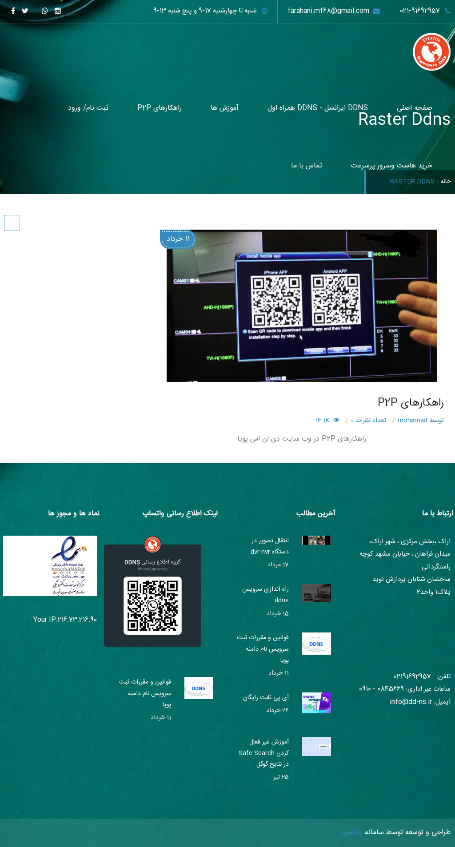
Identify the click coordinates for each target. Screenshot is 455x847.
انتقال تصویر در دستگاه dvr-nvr (270, 546)
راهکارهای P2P (159, 108)
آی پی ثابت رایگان (266, 697)
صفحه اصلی (414, 108)
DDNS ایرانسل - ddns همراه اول (317, 108)
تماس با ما (306, 166)
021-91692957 (420, 10)
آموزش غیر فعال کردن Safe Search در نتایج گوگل (264, 753)
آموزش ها (225, 108)
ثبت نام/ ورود (88, 108)
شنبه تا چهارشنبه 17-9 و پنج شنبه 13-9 (205, 10)
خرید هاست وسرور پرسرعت (391, 166)
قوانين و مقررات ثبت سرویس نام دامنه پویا (263, 648)
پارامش (352, 833)
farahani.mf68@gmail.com (328, 10)
